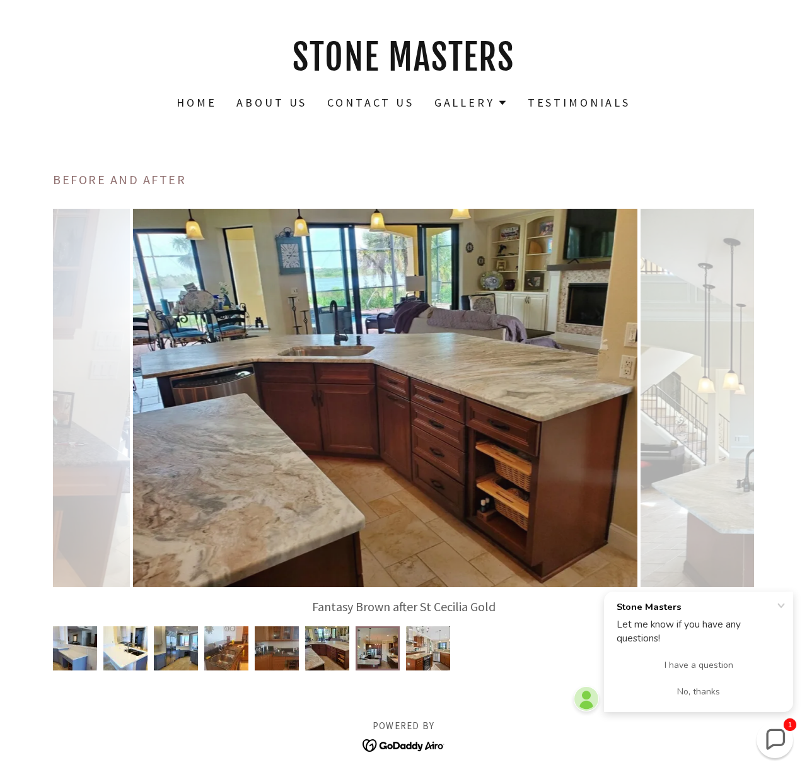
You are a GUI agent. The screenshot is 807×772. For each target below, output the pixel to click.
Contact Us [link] (370, 102)
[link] (404, 66)
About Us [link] (271, 102)
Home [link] (196, 102)
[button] (471, 102)
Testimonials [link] (579, 102)
